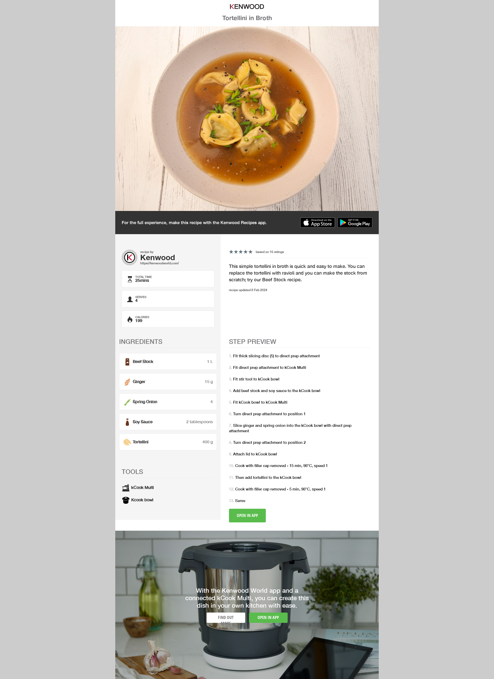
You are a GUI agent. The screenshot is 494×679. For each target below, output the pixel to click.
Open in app (247, 515)
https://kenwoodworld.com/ (159, 263)
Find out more (226, 619)
